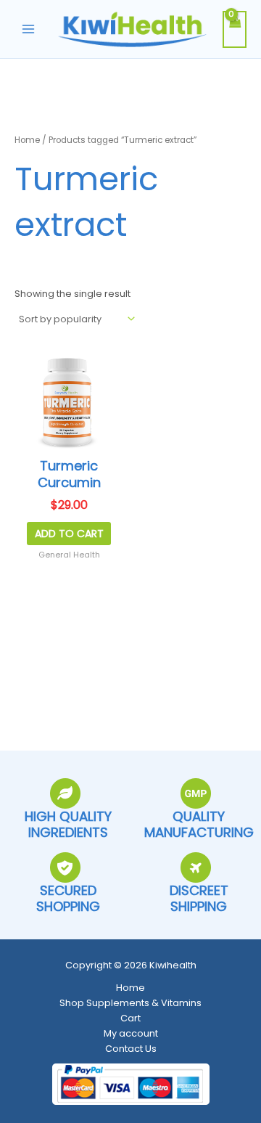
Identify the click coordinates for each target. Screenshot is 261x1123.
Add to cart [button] (69, 533)
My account (131, 1033)
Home (27, 140)
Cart (130, 1018)
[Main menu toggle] (28, 29)
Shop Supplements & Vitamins (130, 1003)
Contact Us (131, 1048)
